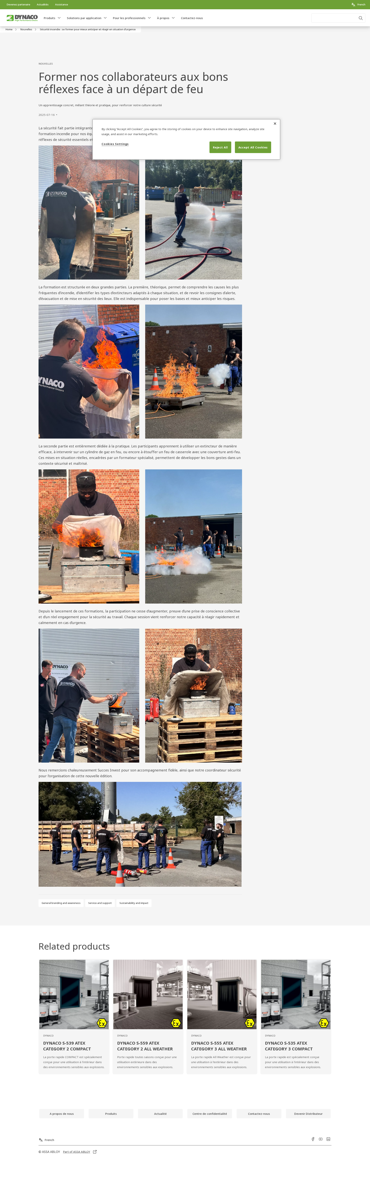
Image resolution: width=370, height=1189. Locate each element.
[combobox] (338, 18)
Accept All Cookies (253, 147)
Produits (49, 18)
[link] (18, 5)
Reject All (220, 147)
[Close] (275, 123)
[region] (186, 139)
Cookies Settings (115, 144)
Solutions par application (84, 18)
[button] (59, 18)
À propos (163, 18)
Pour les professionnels (129, 18)
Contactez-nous (192, 18)
